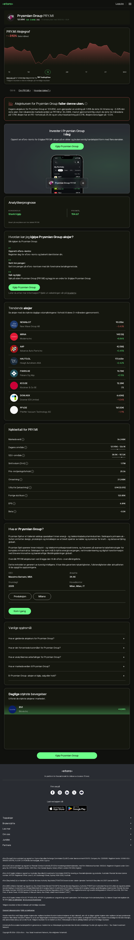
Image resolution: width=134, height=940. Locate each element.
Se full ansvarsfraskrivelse (32, 900)
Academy (71, 293)
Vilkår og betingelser (15, 900)
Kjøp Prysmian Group (67, 146)
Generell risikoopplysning (11, 910)
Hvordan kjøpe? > (42, 90)
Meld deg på (10, 78)
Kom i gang (20, 611)
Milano (42, 596)
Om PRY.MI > (25, 90)
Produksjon (20, 596)
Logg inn (120, 4)
